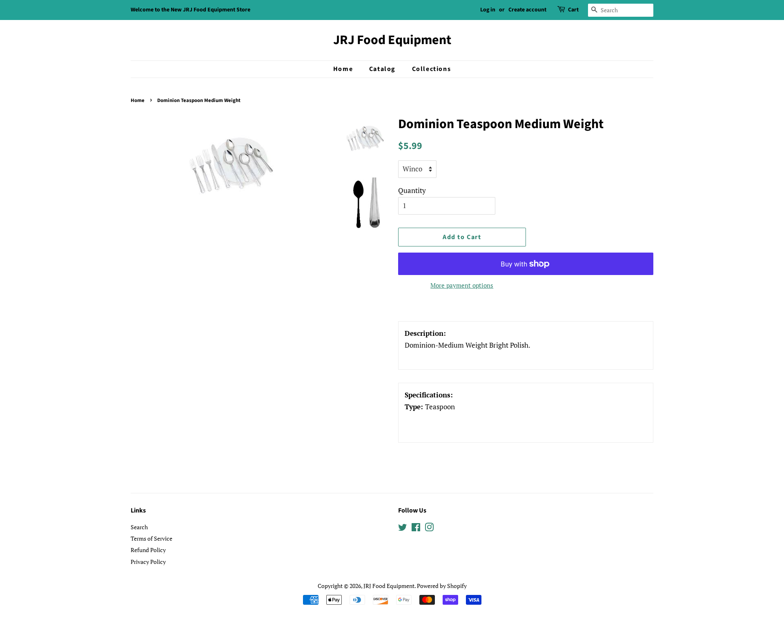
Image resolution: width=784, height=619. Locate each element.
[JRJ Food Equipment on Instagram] (429, 528)
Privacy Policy (148, 562)
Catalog (382, 68)
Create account (527, 10)
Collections (431, 68)
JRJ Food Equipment (392, 40)
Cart (573, 10)
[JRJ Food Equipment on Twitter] (402, 528)
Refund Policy (148, 550)
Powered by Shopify (442, 586)
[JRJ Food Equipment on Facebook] (416, 528)
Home (343, 68)
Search (139, 527)
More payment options (461, 285)
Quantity (412, 190)
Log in (487, 10)
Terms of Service (151, 538)
